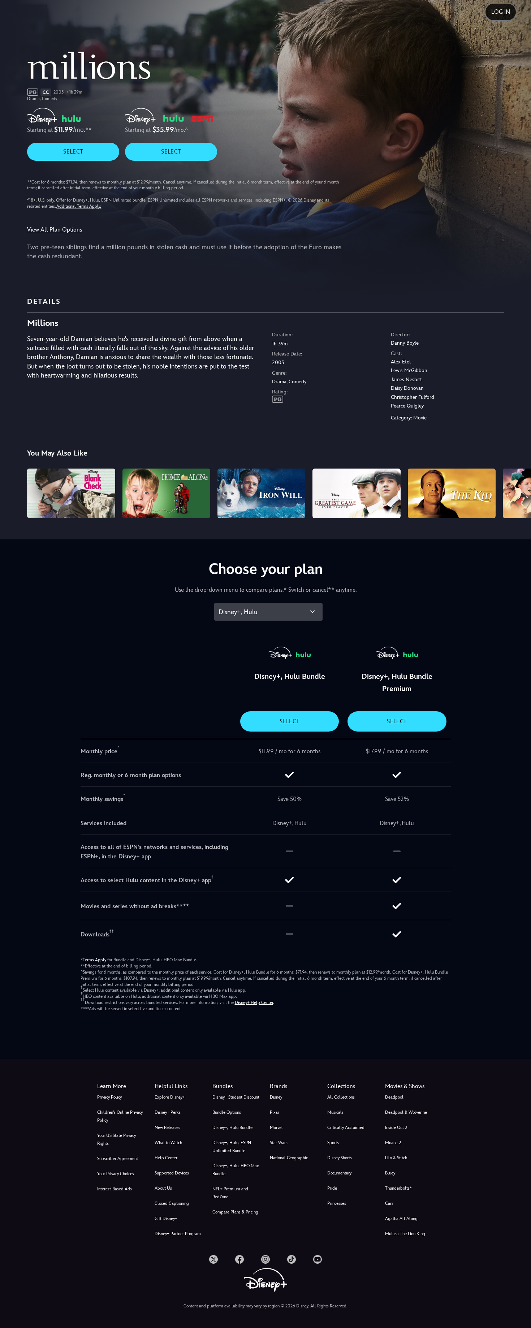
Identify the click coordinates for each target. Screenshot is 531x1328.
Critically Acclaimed (345, 1127)
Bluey (390, 1173)
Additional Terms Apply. (78, 206)
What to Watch (168, 1142)
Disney (276, 1097)
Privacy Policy (109, 1097)
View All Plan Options (54, 229)
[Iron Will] (261, 493)
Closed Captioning (172, 1203)
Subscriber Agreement (117, 1158)
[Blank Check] (71, 493)
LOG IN (500, 11)
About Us (163, 1188)
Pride (332, 1188)
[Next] (517, 492)
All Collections (341, 1097)
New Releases (167, 1127)
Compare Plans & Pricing (235, 1212)
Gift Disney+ (166, 1218)
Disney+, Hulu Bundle (232, 1127)
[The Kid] (452, 493)
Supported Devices (172, 1173)
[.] (213, 1259)
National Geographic (289, 1157)
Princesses (336, 1203)
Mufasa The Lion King (405, 1233)
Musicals (335, 1112)
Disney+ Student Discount (235, 1097)
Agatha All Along (401, 1218)
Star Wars (279, 1142)
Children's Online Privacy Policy (120, 1116)
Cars (389, 1203)
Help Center (166, 1157)
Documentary (339, 1173)
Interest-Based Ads (114, 1188)
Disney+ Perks (168, 1112)
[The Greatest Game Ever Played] (356, 493)
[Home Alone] (166, 493)
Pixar (274, 1112)
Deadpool (394, 1097)
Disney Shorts (339, 1157)
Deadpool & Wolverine (406, 1112)
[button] (179, 1086)
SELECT (73, 151)
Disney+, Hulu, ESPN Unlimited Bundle (231, 1146)
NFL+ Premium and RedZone (230, 1192)
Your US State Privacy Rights (116, 1139)
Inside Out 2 (396, 1127)
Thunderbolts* (398, 1188)
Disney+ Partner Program (178, 1233)
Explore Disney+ (170, 1097)
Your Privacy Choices (115, 1173)
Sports (333, 1142)
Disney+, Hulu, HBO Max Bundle (235, 1169)
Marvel (276, 1127)
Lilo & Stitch (396, 1157)
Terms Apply (94, 959)
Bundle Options (226, 1112)
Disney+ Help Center (254, 1002)
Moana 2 (393, 1142)
